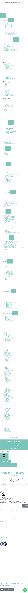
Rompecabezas (8, 267)
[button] (1, 2)
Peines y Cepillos (9, 128)
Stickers (7, 298)
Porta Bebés (8, 169)
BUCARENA (7, 319)
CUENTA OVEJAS (8, 328)
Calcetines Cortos (9, 101)
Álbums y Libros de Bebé (10, 295)
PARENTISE (7, 395)
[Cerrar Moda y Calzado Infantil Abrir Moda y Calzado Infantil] (16, 39)
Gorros (6, 137)
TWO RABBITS (8, 426)
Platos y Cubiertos (9, 242)
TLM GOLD (7, 423)
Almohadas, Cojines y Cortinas (12, 222)
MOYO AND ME (8, 390)
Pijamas (7, 45)
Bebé (6, 110)
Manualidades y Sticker (10, 272)
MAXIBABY (7, 363)
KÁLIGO (6, 360)
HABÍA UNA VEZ (8, 355)
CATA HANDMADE (9, 322)
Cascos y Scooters (9, 176)
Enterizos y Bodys (9, 46)
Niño (6, 112)
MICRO (6, 365)
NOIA (6, 394)
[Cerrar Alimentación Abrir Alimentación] (11, 237)
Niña (6, 111)
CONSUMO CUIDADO (9, 326)
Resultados (5, 461)
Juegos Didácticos (9, 273)
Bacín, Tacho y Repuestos (11, 196)
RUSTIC (6, 398)
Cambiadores (8, 170)
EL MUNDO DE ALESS (9, 351)
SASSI (6, 400)
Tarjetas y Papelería (9, 300)
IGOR (6, 358)
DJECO (6, 349)
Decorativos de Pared (10, 216)
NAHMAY (7, 393)
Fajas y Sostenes (9, 27)
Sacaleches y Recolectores (11, 25)
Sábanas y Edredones (10, 218)
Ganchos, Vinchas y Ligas (10, 127)
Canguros (7, 172)
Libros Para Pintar (9, 299)
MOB (6, 387)
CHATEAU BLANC (8, 323)
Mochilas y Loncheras (10, 139)
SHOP (2, 509)
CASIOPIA (7, 321)
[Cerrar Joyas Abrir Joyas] (8, 148)
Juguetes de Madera (10, 269)
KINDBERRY (7, 361)
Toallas (6, 197)
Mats (6, 168)
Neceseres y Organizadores (11, 174)
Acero (6, 154)
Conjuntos (7, 44)
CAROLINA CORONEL (9, 320)
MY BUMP (7, 392)
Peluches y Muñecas (9, 268)
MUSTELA (7, 391)
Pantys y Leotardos (9, 99)
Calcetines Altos (8, 100)
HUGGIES (7, 357)
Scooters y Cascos (9, 265)
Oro (6, 152)
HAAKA (6, 354)
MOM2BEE (7, 388)
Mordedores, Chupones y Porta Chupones (14, 247)
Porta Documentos (9, 175)
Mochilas (7, 173)
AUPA (6, 316)
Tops (6, 47)
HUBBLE (6, 356)
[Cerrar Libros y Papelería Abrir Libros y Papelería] (13, 291)
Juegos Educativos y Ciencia (11, 270)
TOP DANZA (7, 424)
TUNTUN (7, 425)
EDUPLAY (7, 350)
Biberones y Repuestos (10, 246)
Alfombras (7, 215)
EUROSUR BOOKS (9, 352)
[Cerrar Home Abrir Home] (8, 211)
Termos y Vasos (8, 243)
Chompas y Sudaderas (10, 49)
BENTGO (7, 318)
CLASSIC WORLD (8, 325)
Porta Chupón (8, 138)
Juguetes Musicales (9, 266)
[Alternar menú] (3, 15)
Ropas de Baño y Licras (10, 69)
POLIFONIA (7, 396)
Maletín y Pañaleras (9, 171)
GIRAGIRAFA (7, 353)
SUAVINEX (7, 401)
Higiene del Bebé (9, 195)
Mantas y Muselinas (9, 219)
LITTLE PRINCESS (8, 362)
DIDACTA (7, 330)
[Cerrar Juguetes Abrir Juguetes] (10, 261)
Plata (6, 153)
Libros (6, 296)
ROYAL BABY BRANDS (9, 397)
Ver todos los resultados (8, 465)
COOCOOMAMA (8, 327)
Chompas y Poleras (9, 65)
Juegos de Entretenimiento (11, 274)
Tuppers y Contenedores (10, 244)
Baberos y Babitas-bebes (11, 50)
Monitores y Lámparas (10, 217)
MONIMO (7, 389)
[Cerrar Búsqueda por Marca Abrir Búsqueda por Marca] (15, 313)
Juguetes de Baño (9, 199)
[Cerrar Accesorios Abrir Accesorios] (11, 122)
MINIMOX (7, 386)
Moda (6, 23)
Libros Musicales (8, 297)
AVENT (6, 317)
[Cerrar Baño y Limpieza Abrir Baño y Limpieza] (13, 192)
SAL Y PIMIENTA (8, 399)
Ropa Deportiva (8, 68)
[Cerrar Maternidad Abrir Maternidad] (11, 20)
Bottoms (7, 48)
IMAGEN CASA (8, 359)
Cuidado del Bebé (9, 200)
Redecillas (7, 129)
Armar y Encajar (8, 271)
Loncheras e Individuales (10, 245)
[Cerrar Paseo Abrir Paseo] (8, 164)
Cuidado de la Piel (9, 24)
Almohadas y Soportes (10, 26)
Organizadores (8, 221)
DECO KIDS (7, 329)
